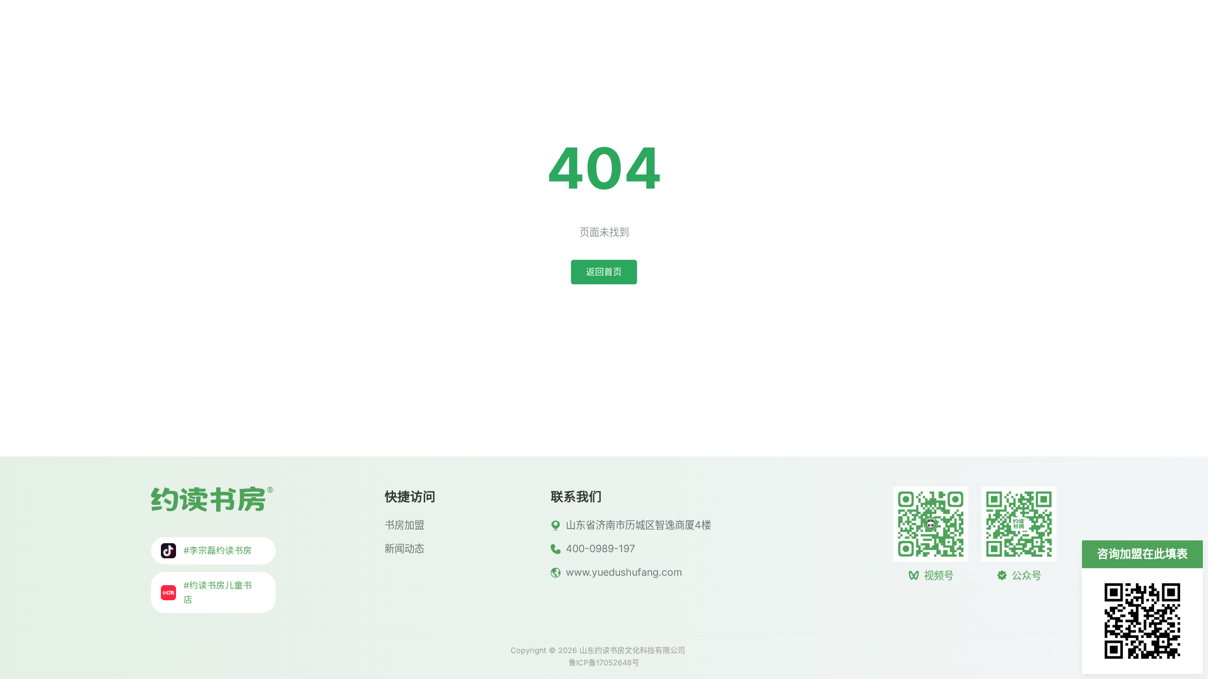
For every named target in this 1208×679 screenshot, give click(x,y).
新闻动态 (1004, 26)
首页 (834, 26)
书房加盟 (913, 26)
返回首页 (604, 271)
